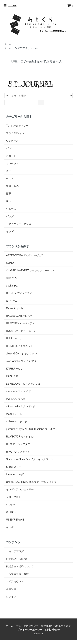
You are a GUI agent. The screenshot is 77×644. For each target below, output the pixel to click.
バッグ (10, 216)
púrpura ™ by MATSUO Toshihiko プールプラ (32, 429)
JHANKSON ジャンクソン (21, 353)
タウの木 (11, 504)
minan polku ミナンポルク (21, 406)
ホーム (7, 43)
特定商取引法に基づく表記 (56, 625)
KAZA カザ (12, 376)
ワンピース (12, 140)
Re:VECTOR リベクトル (26, 48)
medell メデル (14, 414)
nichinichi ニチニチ (16, 421)
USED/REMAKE (15, 519)
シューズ (11, 208)
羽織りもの (12, 186)
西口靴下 (11, 512)
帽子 (8, 193)
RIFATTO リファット (18, 451)
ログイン (11, 596)
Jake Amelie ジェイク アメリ (22, 361)
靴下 (8, 201)
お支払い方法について (18, 558)
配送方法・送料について (20, 566)
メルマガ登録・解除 (17, 574)
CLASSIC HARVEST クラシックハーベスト (30, 270)
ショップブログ (15, 551)
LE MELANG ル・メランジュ (23, 383)
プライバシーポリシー (29, 629)
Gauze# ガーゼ (14, 308)
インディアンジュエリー (20, 489)
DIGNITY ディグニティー (20, 293)
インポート (12, 527)
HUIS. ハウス (13, 338)
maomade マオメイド (18, 391)
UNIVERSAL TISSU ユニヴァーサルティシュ (31, 481)
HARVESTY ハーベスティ (20, 323)
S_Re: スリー (13, 466)
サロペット (12, 163)
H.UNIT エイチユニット (19, 346)
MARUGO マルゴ (16, 398)
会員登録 (11, 589)
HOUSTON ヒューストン (21, 331)
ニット (10, 171)
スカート (11, 155)
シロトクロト (13, 497)
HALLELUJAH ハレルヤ (19, 315)
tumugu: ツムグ (15, 474)
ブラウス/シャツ (15, 133)
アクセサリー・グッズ (18, 223)
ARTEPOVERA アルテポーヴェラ (25, 255)
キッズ (10, 231)
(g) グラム (12, 300)
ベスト (10, 178)
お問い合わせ (52, 629)
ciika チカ (11, 278)
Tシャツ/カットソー (17, 125)
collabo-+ (11, 263)
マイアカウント (15, 581)
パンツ (10, 148)
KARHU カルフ (14, 368)
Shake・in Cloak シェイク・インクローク (29, 459)
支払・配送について (27, 625)
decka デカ (12, 285)
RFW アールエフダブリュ (20, 444)
